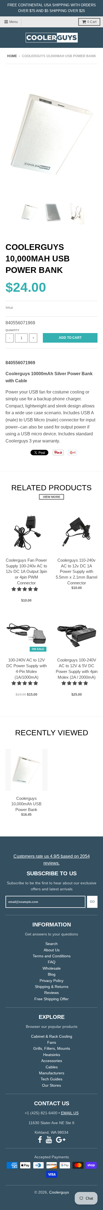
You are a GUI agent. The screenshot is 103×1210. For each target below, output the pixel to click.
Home (12, 56)
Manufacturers (51, 1073)
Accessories (51, 1061)
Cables (52, 1067)
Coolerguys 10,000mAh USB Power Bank (26, 804)
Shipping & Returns (51, 986)
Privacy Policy (51, 980)
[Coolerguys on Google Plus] (60, 1140)
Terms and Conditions (52, 956)
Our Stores (51, 1085)
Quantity (12, 330)
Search (51, 943)
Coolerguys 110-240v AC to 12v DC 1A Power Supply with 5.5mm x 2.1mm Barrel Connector (76, 571)
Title (9, 307)
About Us (52, 950)
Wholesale (52, 968)
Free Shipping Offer (51, 999)
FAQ (51, 962)
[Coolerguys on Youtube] (49, 1140)
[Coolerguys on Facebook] (40, 1140)
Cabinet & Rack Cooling (51, 1036)
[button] (25, 589)
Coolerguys (59, 1192)
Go (92, 901)
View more (51, 496)
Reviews (51, 992)
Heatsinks (51, 1054)
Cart (91, 22)
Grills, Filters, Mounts (51, 1048)
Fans (51, 1042)
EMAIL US (70, 1113)
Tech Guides (51, 1079)
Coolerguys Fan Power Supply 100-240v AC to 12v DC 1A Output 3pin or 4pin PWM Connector (26, 571)
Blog (51, 974)
